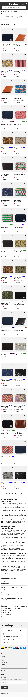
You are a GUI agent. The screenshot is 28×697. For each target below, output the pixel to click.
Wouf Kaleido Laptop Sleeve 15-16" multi (4, 226)
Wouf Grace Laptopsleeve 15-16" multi (18, 381)
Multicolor (12, 44)
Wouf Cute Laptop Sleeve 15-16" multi (4, 72)
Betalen (2, 660)
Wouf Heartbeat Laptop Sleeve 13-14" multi (5, 407)
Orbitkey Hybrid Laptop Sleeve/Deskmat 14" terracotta (19, 46)
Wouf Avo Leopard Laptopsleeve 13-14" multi (18, 252)
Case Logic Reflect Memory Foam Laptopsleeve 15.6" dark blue (20, 458)
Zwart (26, 44)
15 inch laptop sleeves (6, 612)
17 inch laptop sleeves (6, 616)
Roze (23, 224)
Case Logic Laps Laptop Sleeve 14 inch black (5, 252)
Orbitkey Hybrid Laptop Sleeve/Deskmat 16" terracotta (6, 98)
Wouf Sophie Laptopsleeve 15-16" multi (18, 72)
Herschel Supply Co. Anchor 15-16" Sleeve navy (18, 226)
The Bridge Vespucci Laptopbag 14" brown (18, 433)
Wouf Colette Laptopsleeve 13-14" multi (5, 484)
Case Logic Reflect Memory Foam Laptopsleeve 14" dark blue (7, 123)
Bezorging (3, 656)
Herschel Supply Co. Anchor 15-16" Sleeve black (19, 304)
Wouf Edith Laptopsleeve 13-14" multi (5, 381)
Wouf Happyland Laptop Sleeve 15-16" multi (18, 98)
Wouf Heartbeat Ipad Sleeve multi (7, 457)
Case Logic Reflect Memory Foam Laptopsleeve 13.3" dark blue (7, 329)
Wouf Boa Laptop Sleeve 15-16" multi (4, 149)
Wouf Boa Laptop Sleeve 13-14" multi (4, 278)
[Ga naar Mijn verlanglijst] (23, 4)
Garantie (3, 664)
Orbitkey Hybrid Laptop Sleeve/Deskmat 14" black (18, 329)
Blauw (13, 353)
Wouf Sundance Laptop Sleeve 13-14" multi (18, 407)
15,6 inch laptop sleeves (6, 614)
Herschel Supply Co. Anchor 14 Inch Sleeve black (6, 433)
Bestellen (3, 658)
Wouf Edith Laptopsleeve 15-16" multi (5, 201)
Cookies (7, 695)
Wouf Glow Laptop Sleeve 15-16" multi (17, 149)
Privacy (2, 695)
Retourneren (4, 662)
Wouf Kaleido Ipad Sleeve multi (19, 174)
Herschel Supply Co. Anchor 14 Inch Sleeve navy (6, 46)
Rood (12, 121)
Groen (13, 44)
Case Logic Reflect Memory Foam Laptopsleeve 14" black (6, 355)
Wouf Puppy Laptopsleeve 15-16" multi (18, 355)
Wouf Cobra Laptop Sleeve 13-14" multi (4, 304)
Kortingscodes (4, 666)
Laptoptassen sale (18, 608)
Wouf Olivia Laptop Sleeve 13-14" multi (17, 278)
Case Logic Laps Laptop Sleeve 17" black (5, 175)
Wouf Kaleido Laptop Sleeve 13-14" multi (17, 201)
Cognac (26, 327)
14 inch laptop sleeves (6, 610)
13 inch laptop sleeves (6, 608)
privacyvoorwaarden (21, 685)
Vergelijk (5, 50)
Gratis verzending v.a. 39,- (14, 1)
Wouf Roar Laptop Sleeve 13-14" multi (17, 123)
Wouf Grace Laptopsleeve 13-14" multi (18, 484)
